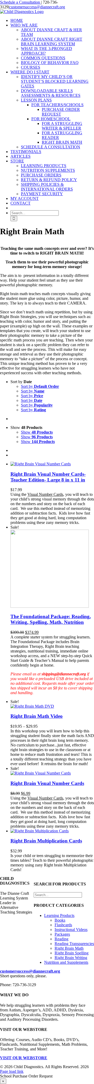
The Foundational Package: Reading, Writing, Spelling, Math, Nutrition (50, 619)
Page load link (12, 1071)
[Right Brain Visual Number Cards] (40, 773)
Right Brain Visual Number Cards (47, 783)
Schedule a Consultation (20, 2)
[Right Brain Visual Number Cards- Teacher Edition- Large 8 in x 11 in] (40, 464)
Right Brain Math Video (36, 716)
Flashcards (63, 925)
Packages (62, 934)
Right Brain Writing (71, 957)
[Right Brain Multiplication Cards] (39, 831)
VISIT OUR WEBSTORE (23, 1058)
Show (37, 432)
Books (60, 920)
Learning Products (59, 915)
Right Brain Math (69, 948)
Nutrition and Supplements (66, 962)
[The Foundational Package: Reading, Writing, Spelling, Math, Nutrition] (49, 606)
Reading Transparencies (74, 943)
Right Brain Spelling (72, 953)
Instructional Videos (71, 929)
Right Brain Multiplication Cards (46, 841)
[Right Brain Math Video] (32, 706)
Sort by (40, 386)
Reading (61, 939)
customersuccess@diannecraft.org (37, 7)
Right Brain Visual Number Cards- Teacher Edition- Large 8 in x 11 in (48, 477)
